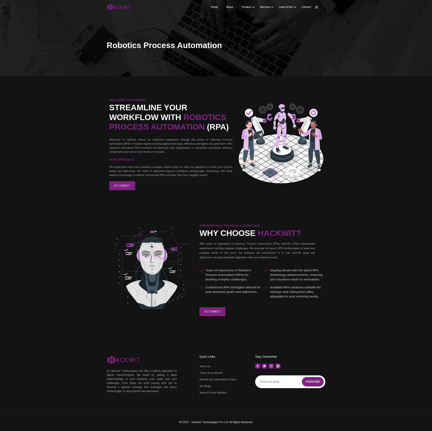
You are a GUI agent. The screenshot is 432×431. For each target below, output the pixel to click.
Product (247, 7)
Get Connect (122, 185)
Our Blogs (205, 386)
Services (265, 7)
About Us (204, 366)
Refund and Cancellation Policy (217, 379)
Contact (306, 7)
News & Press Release (212, 392)
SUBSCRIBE (313, 381)
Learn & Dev (286, 7)
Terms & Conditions (211, 373)
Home (214, 7)
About (229, 7)
